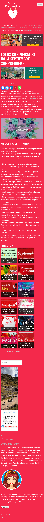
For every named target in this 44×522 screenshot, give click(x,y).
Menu (40, 4)
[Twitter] (7, 88)
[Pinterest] (15, 88)
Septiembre (31, 99)
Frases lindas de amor (11, 352)
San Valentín (36, 28)
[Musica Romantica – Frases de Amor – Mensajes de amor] (12, 19)
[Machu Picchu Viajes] (22, 46)
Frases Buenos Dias (22, 25)
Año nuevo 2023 (22, 28)
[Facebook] (3, 88)
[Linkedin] (11, 88)
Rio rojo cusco (7, 439)
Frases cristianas (34, 30)
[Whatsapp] (19, 88)
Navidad (11, 28)
